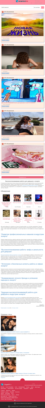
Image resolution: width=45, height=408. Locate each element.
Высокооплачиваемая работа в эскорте (30, 185)
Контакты (17, 392)
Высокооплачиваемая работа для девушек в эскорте (11, 254)
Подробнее (3, 356)
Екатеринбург (22, 387)
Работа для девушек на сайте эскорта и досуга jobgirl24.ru (15, 331)
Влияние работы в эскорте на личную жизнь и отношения (15, 352)
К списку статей (15, 307)
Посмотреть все (22, 177)
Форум (13, 390)
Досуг (13, 394)
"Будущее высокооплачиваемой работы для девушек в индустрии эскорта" (19, 293)
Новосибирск (11, 388)
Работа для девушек (5, 394)
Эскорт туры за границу (6, 399)
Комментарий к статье (5, 307)
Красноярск (3, 388)
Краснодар (37, 387)
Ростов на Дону (18, 388)
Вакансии (8, 390)
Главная (3, 390)
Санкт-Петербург (9, 387)
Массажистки (4, 396)
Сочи (16, 387)
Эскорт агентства (12, 396)
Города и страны (4, 392)
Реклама (12, 392)
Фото (12, 393)
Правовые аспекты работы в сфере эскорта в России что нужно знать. (18, 373)
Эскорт (17, 394)
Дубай (31, 388)
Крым (32, 387)
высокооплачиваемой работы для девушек (13, 297)
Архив (2, 393)
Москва (2, 387)
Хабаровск (26, 388)
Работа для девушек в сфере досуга (9, 397)
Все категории (37, 7)
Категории (7, 393)
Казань (27, 387)
